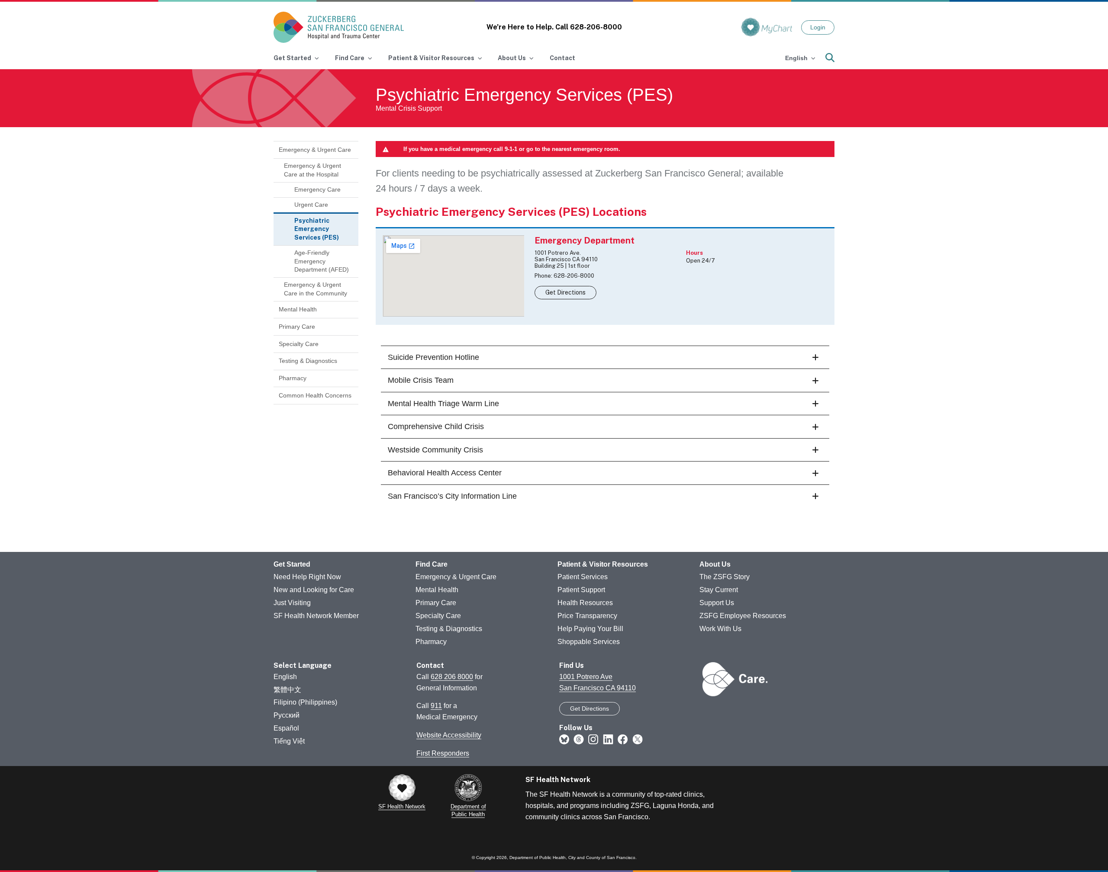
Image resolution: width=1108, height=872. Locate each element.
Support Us (716, 602)
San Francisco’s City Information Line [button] (452, 496)
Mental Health (298, 309)
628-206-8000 (596, 27)
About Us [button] (512, 57)
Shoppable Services (588, 641)
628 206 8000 (452, 676)
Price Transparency (587, 615)
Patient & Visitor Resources (602, 564)
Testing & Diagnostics (308, 360)
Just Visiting (292, 602)
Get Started (292, 564)
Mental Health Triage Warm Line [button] (443, 403)
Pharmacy (292, 378)
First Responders (442, 753)
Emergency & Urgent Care (315, 149)
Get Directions (565, 292)
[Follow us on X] (637, 739)
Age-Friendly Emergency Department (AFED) (321, 261)
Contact (562, 57)
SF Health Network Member (316, 615)
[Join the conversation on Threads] (578, 739)
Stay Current (718, 589)
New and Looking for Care (314, 589)
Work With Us (720, 628)
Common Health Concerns (315, 395)
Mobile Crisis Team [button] (421, 380)
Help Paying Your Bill (590, 628)
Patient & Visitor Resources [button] (431, 57)
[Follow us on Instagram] (593, 739)
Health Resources (585, 602)
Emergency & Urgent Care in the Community (315, 289)
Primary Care (297, 326)
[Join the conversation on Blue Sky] (564, 739)
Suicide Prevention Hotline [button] (433, 357)
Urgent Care (311, 204)
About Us (715, 564)
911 (436, 705)
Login (817, 27)
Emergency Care (317, 189)
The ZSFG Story (724, 576)
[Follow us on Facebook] (623, 739)
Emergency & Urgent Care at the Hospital (312, 170)
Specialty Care (299, 343)
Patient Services (582, 576)
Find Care (432, 564)
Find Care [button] (349, 57)
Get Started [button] (292, 57)
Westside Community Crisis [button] (435, 450)
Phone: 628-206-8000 (564, 275)
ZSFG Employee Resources (742, 615)
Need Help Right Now (307, 576)
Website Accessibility (448, 735)
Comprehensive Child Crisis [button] (436, 426)
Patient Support (581, 589)
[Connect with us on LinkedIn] (608, 739)
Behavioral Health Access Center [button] (445, 472)
